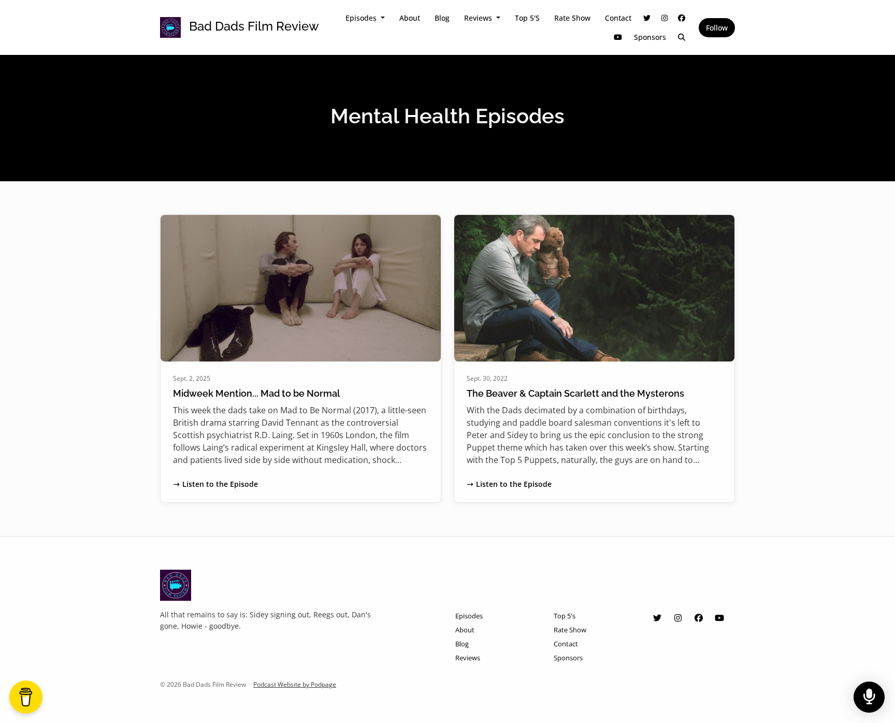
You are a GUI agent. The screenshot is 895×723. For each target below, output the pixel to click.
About (409, 18)
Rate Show (572, 18)
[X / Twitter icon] (657, 618)
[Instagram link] (664, 17)
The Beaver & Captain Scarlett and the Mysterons (575, 393)
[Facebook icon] (699, 618)
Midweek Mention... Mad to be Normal (256, 393)
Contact (618, 18)
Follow (717, 28)
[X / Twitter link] (647, 17)
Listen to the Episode (220, 484)
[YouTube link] (618, 37)
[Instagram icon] (678, 618)
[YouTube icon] (719, 618)
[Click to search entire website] (682, 37)
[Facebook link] (682, 17)
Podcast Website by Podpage (294, 684)
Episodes (362, 18)
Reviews (479, 18)
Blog (442, 18)
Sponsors (650, 37)
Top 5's (527, 18)
